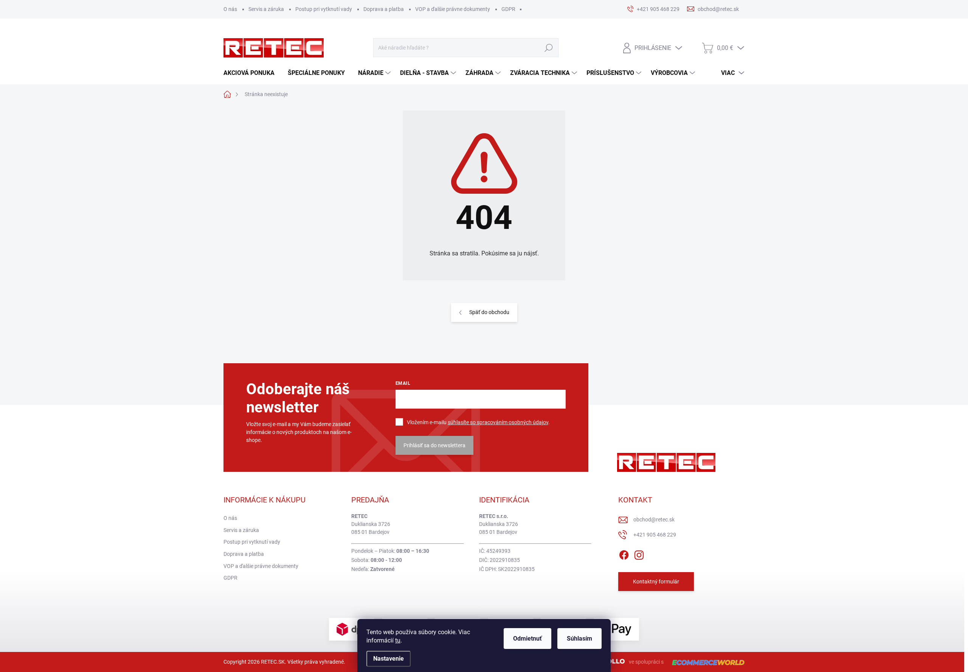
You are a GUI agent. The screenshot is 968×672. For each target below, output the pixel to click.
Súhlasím (579, 638)
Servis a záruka (266, 9)
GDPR (508, 9)
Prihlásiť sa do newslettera (434, 445)
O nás (230, 9)
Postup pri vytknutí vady (323, 9)
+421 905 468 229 (654, 535)
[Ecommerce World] (706, 662)
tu (397, 640)
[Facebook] (624, 553)
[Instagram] (639, 553)
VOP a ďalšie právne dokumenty (452, 9)
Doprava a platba (383, 9)
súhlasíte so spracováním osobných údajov (498, 422)
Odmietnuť (527, 638)
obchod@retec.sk (654, 519)
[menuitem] (251, 73)
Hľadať (548, 48)
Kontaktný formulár (656, 582)
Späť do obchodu (489, 312)
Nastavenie (388, 658)
